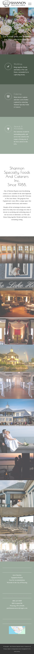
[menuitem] (28, 3)
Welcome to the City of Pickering (17, 582)
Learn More (17, 46)
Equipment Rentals (17, 577)
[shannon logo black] (14, 3)
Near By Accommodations (17, 580)
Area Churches (17, 575)
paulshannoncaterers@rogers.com (17, 608)
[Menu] (28, 3)
